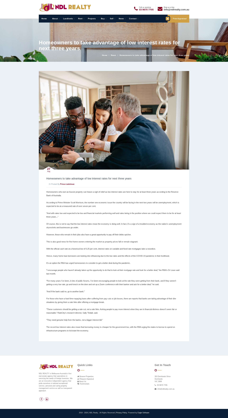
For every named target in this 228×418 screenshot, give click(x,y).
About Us (82, 381)
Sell (111, 19)
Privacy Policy (121, 413)
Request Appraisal (86, 379)
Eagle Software (143, 413)
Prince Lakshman (67, 184)
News (121, 19)
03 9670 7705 (146, 9)
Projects (92, 19)
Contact (133, 19)
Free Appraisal (180, 19)
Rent (80, 19)
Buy (103, 19)
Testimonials (84, 384)
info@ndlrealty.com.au (176, 9)
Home (44, 19)
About (55, 19)
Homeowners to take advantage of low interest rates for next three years (154, 55)
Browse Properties (86, 376)
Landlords (68, 19)
